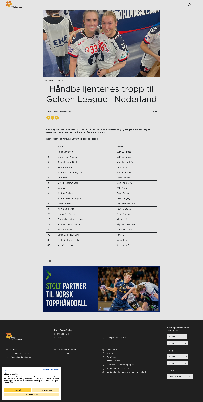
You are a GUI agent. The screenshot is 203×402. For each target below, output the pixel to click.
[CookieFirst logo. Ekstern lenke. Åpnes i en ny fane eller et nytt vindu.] (5, 371)
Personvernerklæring (51, 369)
